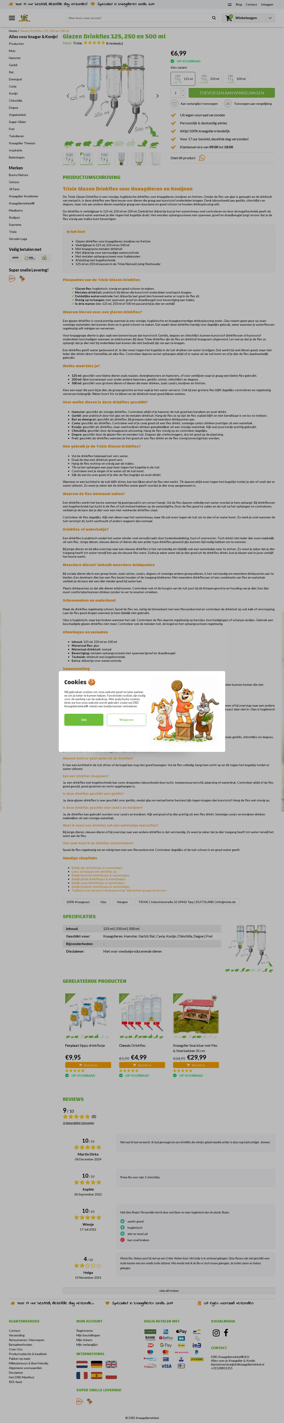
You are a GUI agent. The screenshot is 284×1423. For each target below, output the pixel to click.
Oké (84, 719)
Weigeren (126, 719)
